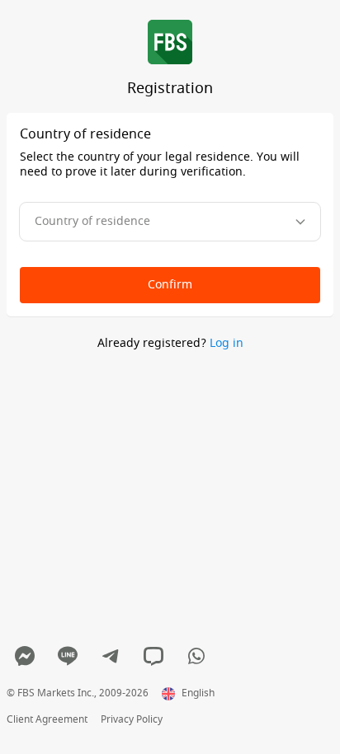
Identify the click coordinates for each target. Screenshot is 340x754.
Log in (226, 343)
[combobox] (170, 222)
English (198, 693)
